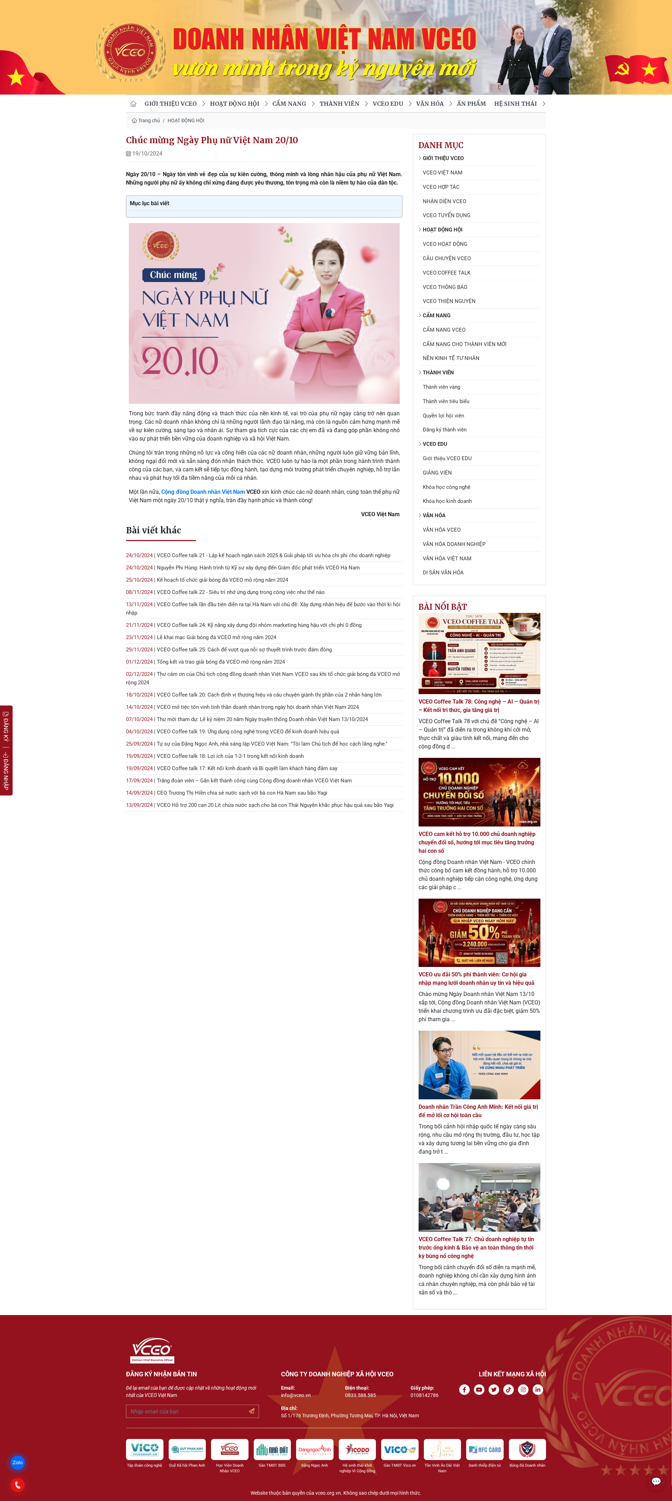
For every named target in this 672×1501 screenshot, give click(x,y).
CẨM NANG (289, 103)
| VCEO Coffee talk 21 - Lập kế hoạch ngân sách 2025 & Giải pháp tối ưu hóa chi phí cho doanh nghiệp (258, 555)
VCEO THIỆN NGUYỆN (449, 301)
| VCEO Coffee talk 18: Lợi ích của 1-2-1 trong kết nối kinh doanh (215, 756)
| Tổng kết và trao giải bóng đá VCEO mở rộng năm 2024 (205, 662)
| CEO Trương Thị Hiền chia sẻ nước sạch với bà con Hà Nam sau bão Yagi (226, 793)
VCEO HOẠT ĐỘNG (445, 244)
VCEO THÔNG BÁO (445, 287)
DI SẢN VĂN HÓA (443, 572)
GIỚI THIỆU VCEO (171, 103)
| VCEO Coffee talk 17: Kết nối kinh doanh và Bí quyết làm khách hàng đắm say (231, 768)
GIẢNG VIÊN (437, 473)
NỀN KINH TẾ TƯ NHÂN (451, 358)
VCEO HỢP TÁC (441, 187)
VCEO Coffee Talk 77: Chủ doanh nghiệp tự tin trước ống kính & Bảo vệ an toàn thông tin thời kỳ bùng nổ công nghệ (476, 1247)
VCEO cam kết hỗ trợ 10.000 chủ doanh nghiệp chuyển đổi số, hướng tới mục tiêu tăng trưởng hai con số (477, 842)
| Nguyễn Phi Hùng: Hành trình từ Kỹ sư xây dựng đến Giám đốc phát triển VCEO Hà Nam (243, 568)
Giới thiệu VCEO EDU (447, 458)
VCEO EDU (388, 103)
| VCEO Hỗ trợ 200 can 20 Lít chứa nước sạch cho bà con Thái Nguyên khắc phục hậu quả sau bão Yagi (260, 805)
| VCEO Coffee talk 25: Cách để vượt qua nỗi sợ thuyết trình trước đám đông (229, 649)
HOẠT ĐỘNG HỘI (234, 103)
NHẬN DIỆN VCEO (444, 201)
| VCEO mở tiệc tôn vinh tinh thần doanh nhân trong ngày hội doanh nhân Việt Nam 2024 (242, 707)
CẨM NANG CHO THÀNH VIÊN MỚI (464, 344)
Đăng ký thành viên (445, 430)
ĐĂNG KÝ (5, 729)
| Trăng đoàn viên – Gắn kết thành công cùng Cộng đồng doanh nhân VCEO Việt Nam (239, 780)
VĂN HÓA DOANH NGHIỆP (454, 544)
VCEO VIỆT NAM (442, 173)
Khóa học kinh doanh (447, 501)
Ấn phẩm (471, 103)
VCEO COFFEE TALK (446, 273)
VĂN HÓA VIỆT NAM (447, 558)
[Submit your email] (251, 1411)
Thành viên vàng (441, 387)
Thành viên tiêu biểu (446, 401)
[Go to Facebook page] (465, 1389)
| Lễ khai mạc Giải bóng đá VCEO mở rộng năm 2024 (201, 637)
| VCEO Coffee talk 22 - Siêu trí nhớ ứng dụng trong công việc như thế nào (225, 592)
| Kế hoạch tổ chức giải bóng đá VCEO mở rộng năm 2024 (207, 580)
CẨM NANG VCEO (444, 330)
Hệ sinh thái (515, 103)
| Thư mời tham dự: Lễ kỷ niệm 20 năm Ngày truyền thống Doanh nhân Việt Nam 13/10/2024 (247, 719)
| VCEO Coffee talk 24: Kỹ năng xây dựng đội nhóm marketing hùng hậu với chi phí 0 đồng (244, 625)
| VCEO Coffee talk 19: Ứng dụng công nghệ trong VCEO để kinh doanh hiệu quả (232, 731)
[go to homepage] (133, 103)
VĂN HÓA (430, 103)
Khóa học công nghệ (446, 487)
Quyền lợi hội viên (443, 416)
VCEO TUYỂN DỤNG (446, 215)
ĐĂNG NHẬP (5, 774)
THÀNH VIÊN (339, 103)
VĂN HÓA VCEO (442, 530)
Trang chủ (148, 120)
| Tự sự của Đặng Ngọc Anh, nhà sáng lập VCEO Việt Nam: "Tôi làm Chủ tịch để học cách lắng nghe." (256, 744)
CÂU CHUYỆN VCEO (447, 258)
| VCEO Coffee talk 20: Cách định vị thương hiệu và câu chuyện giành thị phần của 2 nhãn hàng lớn (254, 695)
